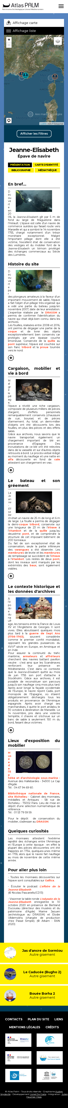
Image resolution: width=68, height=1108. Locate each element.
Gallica (49, 880)
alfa (10, 459)
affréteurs (53, 656)
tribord (26, 347)
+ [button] (9, 39)
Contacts (13, 1019)
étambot (15, 530)
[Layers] (58, 41)
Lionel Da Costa (38, 1094)
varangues (22, 549)
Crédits (52, 1027)
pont (11, 344)
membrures (16, 552)
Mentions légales (24, 1027)
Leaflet (43, 123)
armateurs (31, 656)
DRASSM (51, 312)
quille (52, 341)
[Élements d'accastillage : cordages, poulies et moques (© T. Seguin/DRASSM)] (38, 502)
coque (14, 331)
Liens (58, 1019)
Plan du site (38, 1019)
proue (45, 347)
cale (57, 459)
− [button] (9, 45)
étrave (52, 527)
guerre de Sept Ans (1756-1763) (34, 635)
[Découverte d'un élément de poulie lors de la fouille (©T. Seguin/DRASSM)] (38, 281)
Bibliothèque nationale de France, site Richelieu (34, 795)
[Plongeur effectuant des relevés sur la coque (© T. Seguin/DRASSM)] (38, 201)
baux (33, 565)
